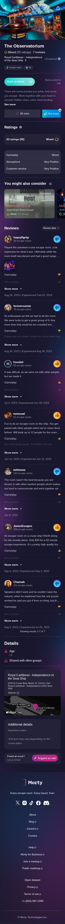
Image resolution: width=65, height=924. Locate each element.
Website (12, 693)
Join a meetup (31, 861)
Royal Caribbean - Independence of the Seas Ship (23, 59)
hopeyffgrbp (21, 237)
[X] (18, 803)
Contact (32, 835)
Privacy (31, 887)
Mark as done (15, 81)
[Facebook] (38, 803)
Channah (19, 581)
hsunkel (18, 362)
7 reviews (39, 52)
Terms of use (31, 894)
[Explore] (7, 8)
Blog (31, 821)
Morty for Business (31, 854)
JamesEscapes (22, 525)
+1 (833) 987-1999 (32, 901)
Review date (49, 228)
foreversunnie (22, 305)
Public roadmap (31, 868)
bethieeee (19, 469)
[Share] (58, 8)
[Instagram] (24, 803)
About (32, 814)
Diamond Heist (17, 206)
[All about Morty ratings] (20, 127)
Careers (31, 828)
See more (10, 104)
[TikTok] (31, 803)
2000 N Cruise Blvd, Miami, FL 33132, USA (29, 683)
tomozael (19, 413)
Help (31, 847)
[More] (31, 82)
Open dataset (32, 879)
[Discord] (46, 803)
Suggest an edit (47, 758)
